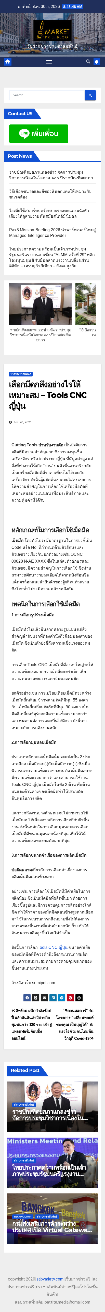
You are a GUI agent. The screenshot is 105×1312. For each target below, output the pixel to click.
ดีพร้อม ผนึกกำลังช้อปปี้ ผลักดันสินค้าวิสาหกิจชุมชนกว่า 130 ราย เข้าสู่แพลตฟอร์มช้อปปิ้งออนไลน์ (31, 1025)
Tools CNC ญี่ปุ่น (53, 947)
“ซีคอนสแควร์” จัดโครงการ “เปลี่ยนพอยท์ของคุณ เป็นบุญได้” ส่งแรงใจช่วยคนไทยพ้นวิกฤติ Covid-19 (75, 1025)
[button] (88, 61)
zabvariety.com (49, 1279)
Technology (23, 1216)
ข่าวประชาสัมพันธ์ (20, 374)
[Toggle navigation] (49, 61)
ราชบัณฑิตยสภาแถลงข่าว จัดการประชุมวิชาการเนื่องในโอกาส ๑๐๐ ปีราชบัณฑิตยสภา (40, 335)
